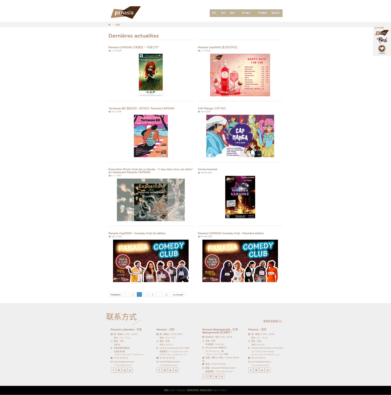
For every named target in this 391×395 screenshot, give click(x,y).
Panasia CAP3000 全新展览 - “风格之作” (133, 47)
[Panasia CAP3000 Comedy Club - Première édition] (240, 261)
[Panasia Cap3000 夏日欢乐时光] (240, 75)
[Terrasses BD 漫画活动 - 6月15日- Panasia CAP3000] (150, 136)
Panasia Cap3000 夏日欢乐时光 (217, 47)
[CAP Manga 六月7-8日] (240, 136)
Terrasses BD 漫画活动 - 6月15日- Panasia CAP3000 (141, 108)
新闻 (118, 25)
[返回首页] (109, 25)
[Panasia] (130, 12)
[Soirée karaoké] (240, 197)
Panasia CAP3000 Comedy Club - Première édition (231, 233)
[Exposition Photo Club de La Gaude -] (150, 199)
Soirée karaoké (207, 169)
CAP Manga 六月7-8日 (212, 108)
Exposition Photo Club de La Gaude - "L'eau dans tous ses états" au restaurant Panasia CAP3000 (150, 171)
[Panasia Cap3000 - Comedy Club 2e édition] (150, 261)
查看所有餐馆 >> (272, 321)
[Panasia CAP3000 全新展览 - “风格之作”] (150, 75)
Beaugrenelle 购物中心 (216, 347)
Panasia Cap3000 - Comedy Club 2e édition (137, 233)
